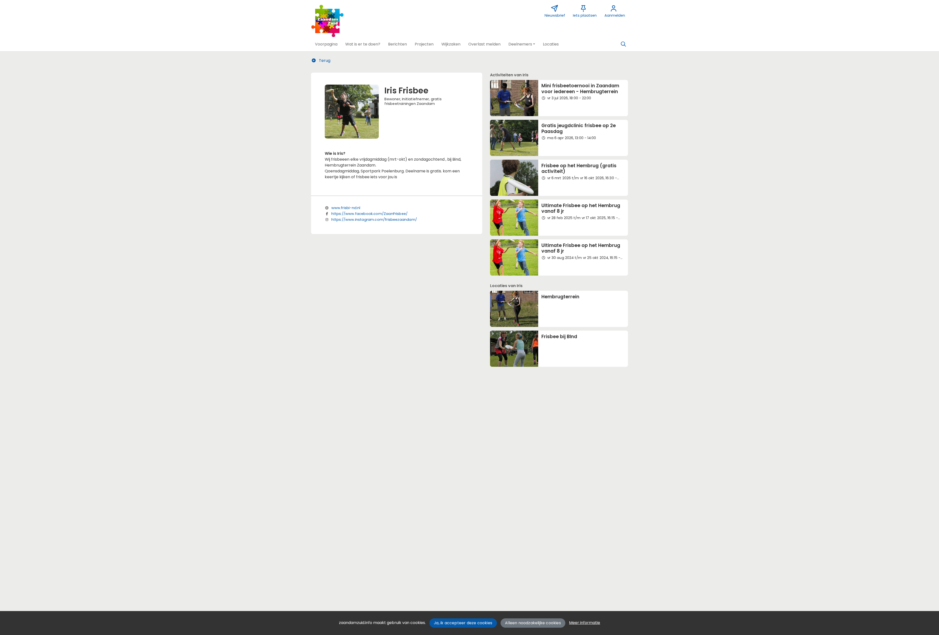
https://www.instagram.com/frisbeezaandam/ (374, 219)
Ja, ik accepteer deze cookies (463, 623)
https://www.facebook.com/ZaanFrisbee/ (369, 213)
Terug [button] (324, 60)
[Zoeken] (623, 44)
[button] (326, 44)
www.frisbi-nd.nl (345, 207)
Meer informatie (584, 622)
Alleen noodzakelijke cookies (533, 623)
